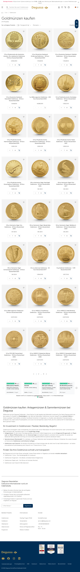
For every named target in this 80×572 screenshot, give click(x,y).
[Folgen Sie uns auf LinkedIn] (19, 558)
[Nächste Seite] (46, 374)
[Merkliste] (62, 7)
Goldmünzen (5, 518)
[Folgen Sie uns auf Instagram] (13, 558)
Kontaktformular (42, 518)
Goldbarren (5, 521)
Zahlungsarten (24, 524)
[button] (68, 7)
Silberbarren (5, 524)
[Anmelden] (59, 7)
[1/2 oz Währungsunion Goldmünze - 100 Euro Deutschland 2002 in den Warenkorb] (19, 321)
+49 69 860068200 (43, 524)
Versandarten (23, 521)
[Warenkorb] (65, 7)
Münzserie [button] (36, 25)
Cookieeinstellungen (7, 564)
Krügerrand (5, 530)
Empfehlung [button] (73, 25)
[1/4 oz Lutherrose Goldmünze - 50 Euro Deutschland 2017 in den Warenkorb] (45, 278)
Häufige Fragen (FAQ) (26, 518)
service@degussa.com (44, 521)
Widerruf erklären (24, 530)
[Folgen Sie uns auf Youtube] (3, 558)
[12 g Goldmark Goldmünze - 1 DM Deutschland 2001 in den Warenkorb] (70, 278)
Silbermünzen (5, 527)
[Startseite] (2, 12)
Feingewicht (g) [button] (24, 25)
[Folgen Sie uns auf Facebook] (8, 558)
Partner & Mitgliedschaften (27, 527)
